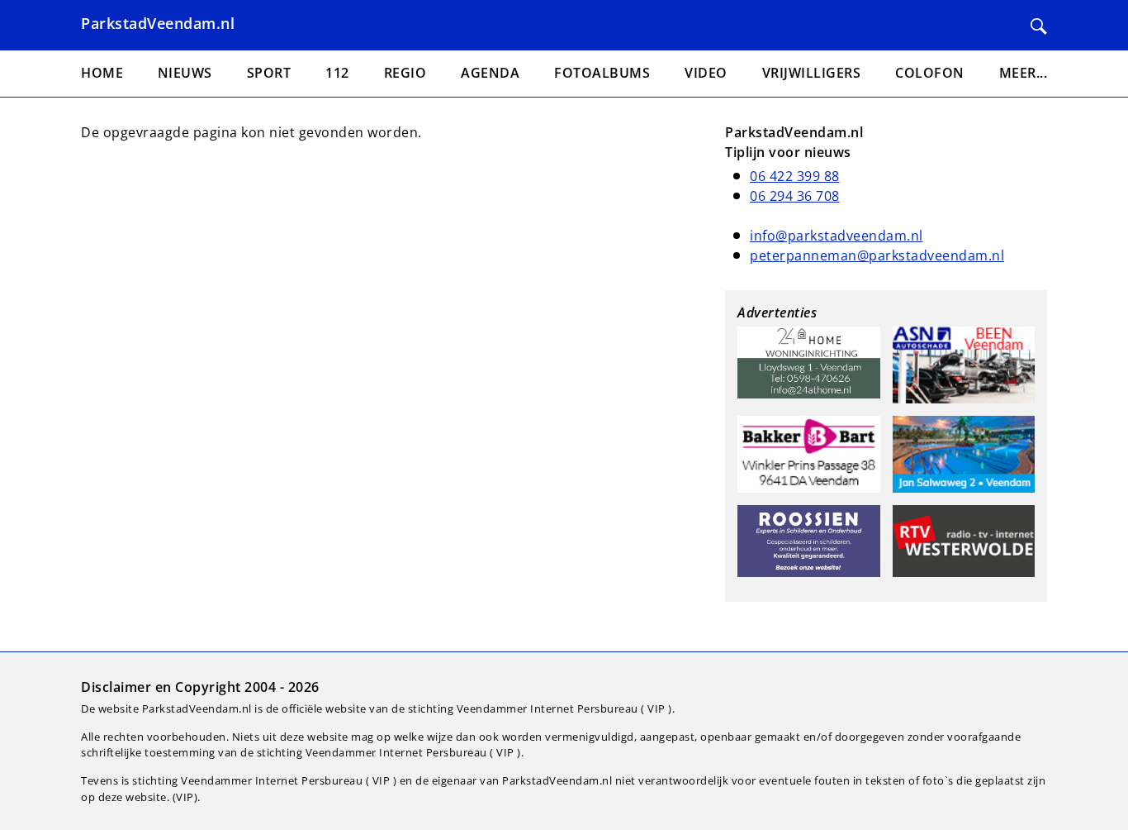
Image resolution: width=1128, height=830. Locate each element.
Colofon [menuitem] (929, 73)
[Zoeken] (1039, 26)
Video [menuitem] (706, 73)
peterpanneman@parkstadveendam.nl (877, 255)
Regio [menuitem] (405, 73)
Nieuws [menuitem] (185, 73)
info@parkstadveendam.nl (836, 236)
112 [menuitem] (337, 73)
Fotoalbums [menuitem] (602, 73)
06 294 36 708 (795, 196)
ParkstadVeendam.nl (158, 23)
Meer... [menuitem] (1023, 73)
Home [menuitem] (102, 73)
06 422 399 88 (795, 176)
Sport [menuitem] (269, 73)
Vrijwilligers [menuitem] (811, 73)
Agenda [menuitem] (490, 73)
